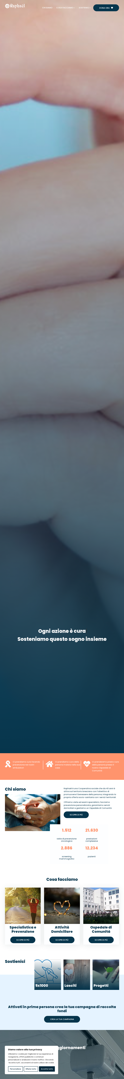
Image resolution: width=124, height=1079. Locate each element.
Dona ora (106, 8)
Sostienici (84, 7)
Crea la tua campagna (62, 1019)
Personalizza (15, 1069)
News (79, 2)
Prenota (70, 2)
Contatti (88, 2)
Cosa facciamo (64, 7)
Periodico (99, 2)
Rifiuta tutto (31, 1069)
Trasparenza (112, 2)
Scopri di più (76, 814)
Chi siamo (47, 7)
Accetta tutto (47, 1069)
